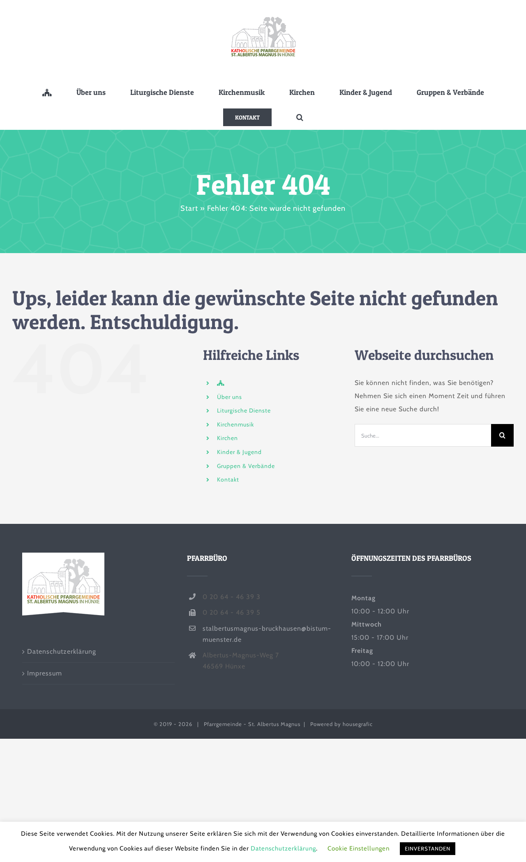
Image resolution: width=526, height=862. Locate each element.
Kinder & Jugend (239, 452)
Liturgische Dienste (244, 410)
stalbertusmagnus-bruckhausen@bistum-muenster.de (267, 634)
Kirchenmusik (235, 424)
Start (189, 208)
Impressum (44, 673)
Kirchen (227, 438)
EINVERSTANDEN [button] (427, 848)
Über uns (229, 397)
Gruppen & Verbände (246, 466)
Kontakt (228, 479)
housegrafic (358, 724)
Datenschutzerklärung (61, 651)
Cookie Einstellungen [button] (359, 848)
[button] (300, 117)
